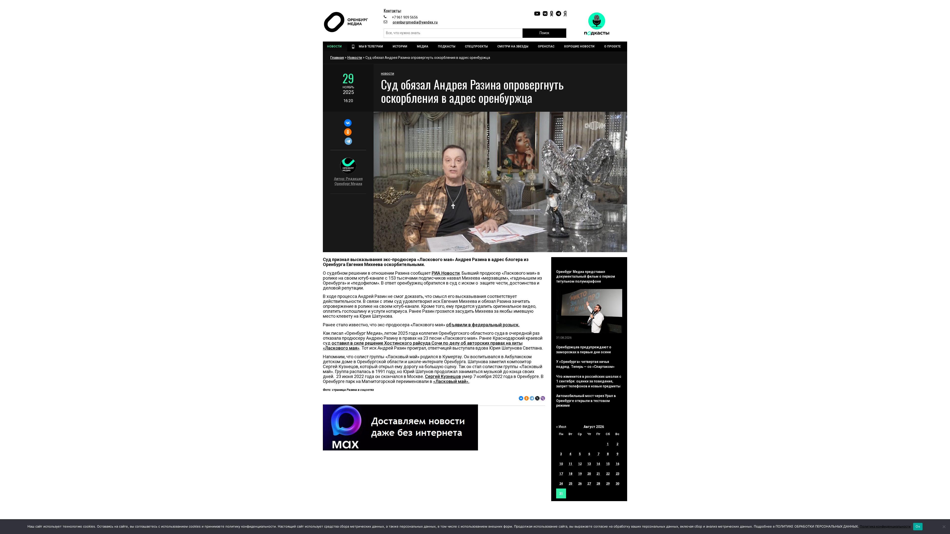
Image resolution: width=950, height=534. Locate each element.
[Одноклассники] (347, 132)
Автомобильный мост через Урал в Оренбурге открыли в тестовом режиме (586, 400)
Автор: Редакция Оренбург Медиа (348, 181)
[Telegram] (348, 141)
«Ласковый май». (451, 381)
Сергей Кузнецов (443, 376)
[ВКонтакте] (347, 123)
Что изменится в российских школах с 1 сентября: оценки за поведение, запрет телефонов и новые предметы (588, 381)
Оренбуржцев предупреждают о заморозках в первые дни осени (583, 349)
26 (580, 483)
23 (617, 473)
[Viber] (543, 398)
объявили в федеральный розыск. (483, 324)
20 (589, 473)
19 (580, 473)
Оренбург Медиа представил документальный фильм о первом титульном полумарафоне (585, 276)
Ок (918, 526)
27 (589, 483)
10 (561, 464)
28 (598, 483)
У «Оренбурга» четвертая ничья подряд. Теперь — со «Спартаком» (585, 364)
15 (608, 464)
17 (561, 473)
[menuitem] (335, 46)
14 (598, 464)
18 (570, 473)
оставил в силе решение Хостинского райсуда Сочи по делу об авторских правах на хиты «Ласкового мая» (422, 345)
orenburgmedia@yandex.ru (415, 22)
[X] (537, 398)
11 (570, 464)
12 (580, 464)
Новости (354, 58)
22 (608, 473)
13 (589, 464)
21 (598, 473)
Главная (337, 58)
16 (617, 464)
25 (570, 483)
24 (561, 483)
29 (608, 483)
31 (561, 493)
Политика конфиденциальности (885, 526)
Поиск (544, 33)
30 (617, 483)
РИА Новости (446, 273)
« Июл (561, 427)
